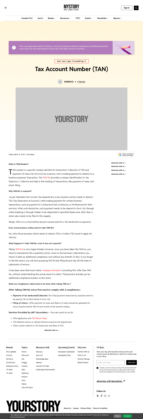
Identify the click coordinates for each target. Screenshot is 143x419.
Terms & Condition (100, 408)
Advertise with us (50, 330)
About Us (67, 408)
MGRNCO (69, 82)
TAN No (47, 177)
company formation (51, 270)
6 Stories (81, 82)
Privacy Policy (86, 408)
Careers (76, 408)
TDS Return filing (39, 318)
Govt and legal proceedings (70, 61)
